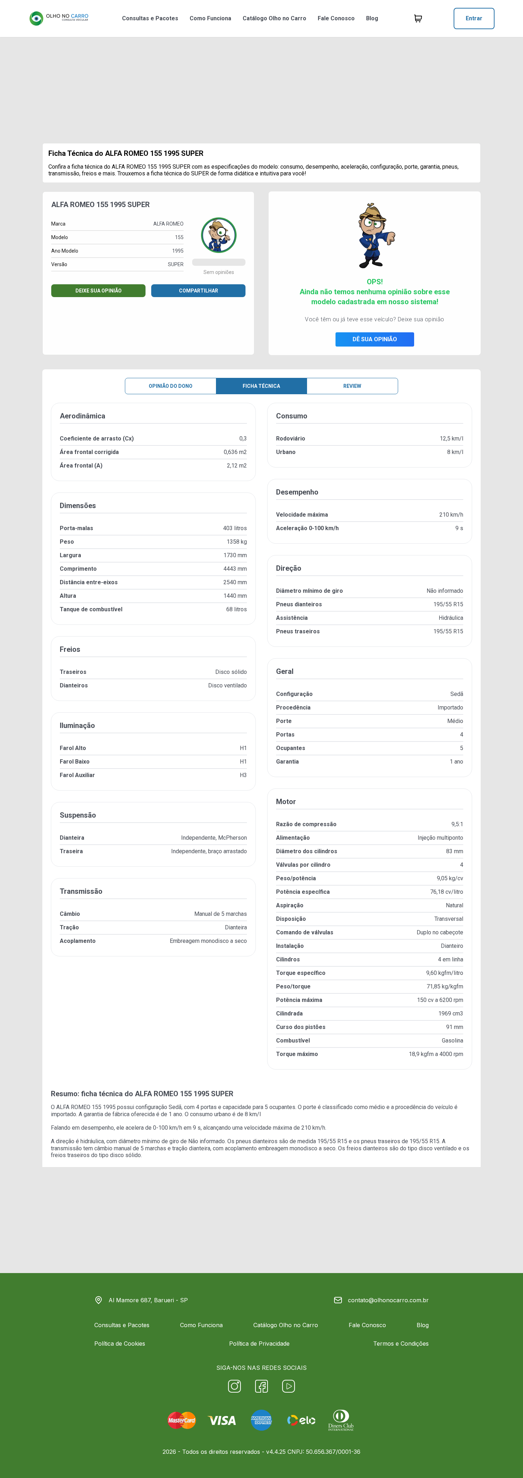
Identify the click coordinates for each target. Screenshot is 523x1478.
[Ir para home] (58, 18)
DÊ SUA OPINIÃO (375, 339)
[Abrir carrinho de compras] (418, 18)
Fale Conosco (336, 18)
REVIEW (352, 386)
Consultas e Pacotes (150, 18)
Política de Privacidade (259, 1343)
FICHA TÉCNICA (261, 386)
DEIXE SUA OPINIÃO (98, 291)
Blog (372, 18)
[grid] (261, 742)
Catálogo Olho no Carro (274, 18)
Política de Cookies (119, 1343)
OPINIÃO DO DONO (170, 386)
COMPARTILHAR (198, 291)
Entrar (474, 18)
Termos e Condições (401, 1343)
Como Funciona (210, 18)
